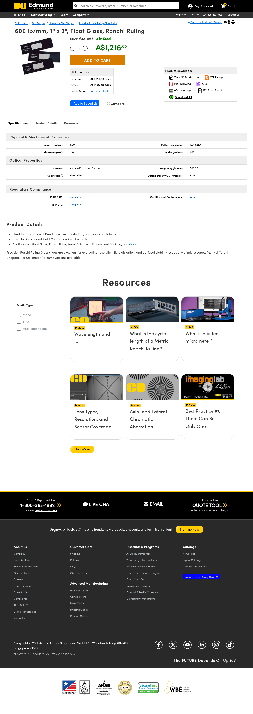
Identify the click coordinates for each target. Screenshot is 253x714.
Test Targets (38, 23)
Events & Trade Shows (26, 566)
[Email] (225, 22)
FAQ (26, 322)
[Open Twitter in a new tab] (173, 646)
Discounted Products (138, 585)
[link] (230, 3)
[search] (126, 5)
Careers (18, 579)
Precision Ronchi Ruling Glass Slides (98, 23)
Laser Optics (77, 603)
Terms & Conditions (63, 654)
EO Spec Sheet (212, 90)
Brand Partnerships (25, 611)
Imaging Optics (79, 609)
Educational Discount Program (143, 573)
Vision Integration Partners (141, 560)
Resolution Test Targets (61, 23)
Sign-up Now (189, 529)
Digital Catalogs (192, 560)
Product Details (46, 123)
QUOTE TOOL (207, 505)
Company (80, 14)
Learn (64, 14)
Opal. (133, 244)
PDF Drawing (182, 84)
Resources (71, 123)
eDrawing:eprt (183, 90)
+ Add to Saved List (84, 103)
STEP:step (216, 77)
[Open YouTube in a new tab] (187, 646)
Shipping (75, 553)
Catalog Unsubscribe (195, 566)
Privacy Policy (22, 654)
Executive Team (22, 560)
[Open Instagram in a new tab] (216, 646)
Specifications (18, 123)
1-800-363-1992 (213, 14)
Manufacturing (42, 14)
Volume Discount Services (140, 566)
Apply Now (200, 576)
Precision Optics (79, 590)
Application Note (35, 328)
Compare (117, 103)
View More (82, 449)
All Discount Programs (139, 553)
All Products (21, 23)
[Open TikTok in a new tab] (230, 646)
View (192, 197)
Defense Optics (78, 616)
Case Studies (21, 592)
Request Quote (100, 91)
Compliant (76, 197)
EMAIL (156, 504)
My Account (204, 6)
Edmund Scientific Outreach (142, 592)
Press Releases (22, 585)
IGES (204, 84)
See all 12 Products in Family (206, 22)
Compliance (20, 598)
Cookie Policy (41, 654)
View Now (96, 345)
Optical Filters (78, 596)
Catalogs (190, 553)
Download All (183, 97)
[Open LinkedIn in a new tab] (202, 646)
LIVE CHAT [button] (100, 504)
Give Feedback (78, 573)
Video (27, 315)
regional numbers (46, 510)
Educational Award (137, 579)
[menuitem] (24, 14)
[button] (215, 14)
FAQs (73, 566)
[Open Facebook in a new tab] (158, 646)
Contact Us (233, 14)
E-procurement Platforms (140, 598)
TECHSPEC (21, 605)
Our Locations (21, 573)
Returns (74, 560)
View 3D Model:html (186, 77)
